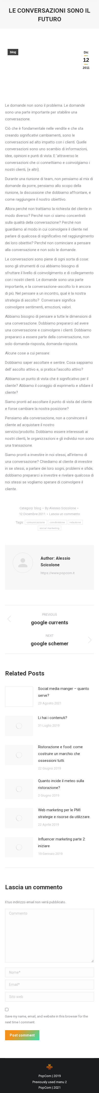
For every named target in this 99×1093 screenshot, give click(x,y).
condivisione (57, 522)
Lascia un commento (64, 514)
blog (13, 52)
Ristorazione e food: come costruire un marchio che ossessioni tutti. (60, 754)
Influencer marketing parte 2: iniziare (62, 842)
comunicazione (36, 522)
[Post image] (19, 697)
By (60, 508)
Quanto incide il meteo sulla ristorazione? (61, 784)
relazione (75, 522)
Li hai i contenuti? (52, 717)
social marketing (50, 528)
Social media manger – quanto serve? (63, 692)
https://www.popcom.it (58, 573)
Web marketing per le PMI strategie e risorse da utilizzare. (64, 813)
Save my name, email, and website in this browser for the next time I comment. (46, 1019)
